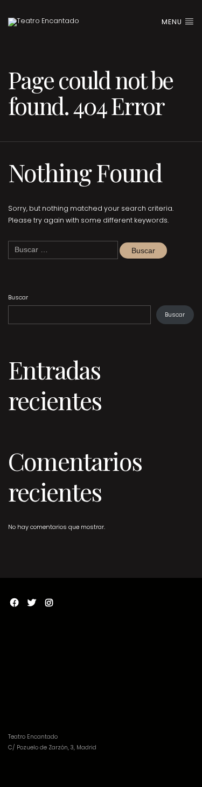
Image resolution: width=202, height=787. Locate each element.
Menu (173, 21)
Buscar (18, 297)
